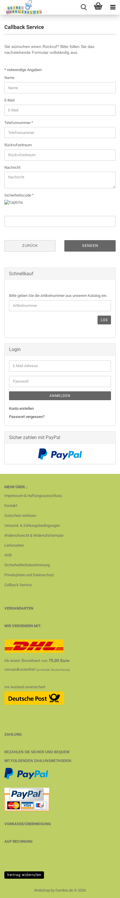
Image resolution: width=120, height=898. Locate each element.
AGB (8, 555)
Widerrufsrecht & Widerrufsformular (33, 535)
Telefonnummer (17, 123)
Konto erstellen (21, 408)
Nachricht (12, 167)
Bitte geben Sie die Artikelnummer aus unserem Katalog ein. (58, 295)
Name (9, 77)
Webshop (42, 890)
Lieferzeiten (14, 545)
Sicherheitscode (18, 195)
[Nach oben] (104, 889)
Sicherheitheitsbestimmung (27, 565)
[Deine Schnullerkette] (21, 7)
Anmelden (60, 396)
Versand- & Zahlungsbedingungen (32, 525)
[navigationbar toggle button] (112, 7)
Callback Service (18, 585)
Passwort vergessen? (27, 416)
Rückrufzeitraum (18, 145)
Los (104, 320)
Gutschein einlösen (20, 515)
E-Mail (9, 100)
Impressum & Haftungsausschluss (33, 495)
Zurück (30, 245)
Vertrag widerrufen (24, 875)
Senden (90, 245)
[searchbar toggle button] (83, 7)
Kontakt (10, 505)
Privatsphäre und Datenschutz (29, 575)
